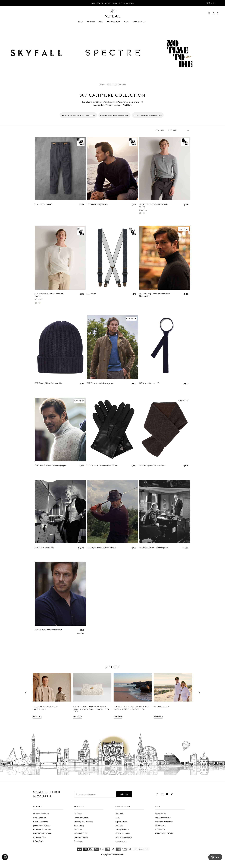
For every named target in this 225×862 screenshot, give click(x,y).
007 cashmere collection (116, 85)
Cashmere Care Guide (123, 837)
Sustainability (79, 825)
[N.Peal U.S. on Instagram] (162, 794)
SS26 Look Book (80, 833)
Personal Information (163, 818)
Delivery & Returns (122, 829)
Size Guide (119, 825)
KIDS (126, 21)
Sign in (211, 3)
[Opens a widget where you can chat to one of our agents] (215, 857)
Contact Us (119, 814)
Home (101, 85)
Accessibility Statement (164, 833)
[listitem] (140, 213)
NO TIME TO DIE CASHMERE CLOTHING (78, 115)
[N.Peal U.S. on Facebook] (157, 794)
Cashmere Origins (81, 818)
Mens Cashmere (39, 818)
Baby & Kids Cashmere (42, 833)
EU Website (160, 829)
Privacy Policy (160, 814)
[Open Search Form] (209, 13)
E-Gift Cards (38, 841)
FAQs (117, 818)
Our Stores (78, 829)
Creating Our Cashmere (83, 821)
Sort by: (160, 131)
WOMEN (91, 21)
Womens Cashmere (41, 814)
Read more (37, 716)
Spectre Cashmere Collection (114, 115)
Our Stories (78, 841)
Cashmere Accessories (42, 829)
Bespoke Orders (121, 821)
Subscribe (124, 794)
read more (127, 105)
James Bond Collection (42, 825)
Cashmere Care (39, 837)
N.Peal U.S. (119, 855)
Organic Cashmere (40, 821)
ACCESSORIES (113, 21)
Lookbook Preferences (164, 821)
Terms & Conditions (122, 833)
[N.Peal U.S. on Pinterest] (172, 794)
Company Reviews (81, 837)
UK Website (160, 825)
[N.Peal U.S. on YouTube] (167, 794)
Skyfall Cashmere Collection (148, 115)
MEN (101, 21)
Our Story (78, 814)
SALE (80, 21)
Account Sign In (120, 841)
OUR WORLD (139, 21)
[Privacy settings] (5, 857)
